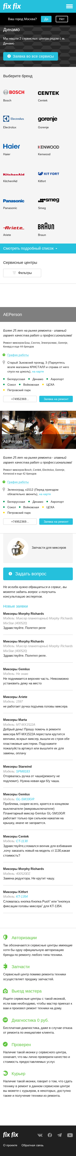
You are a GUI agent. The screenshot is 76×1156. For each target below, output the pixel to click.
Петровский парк (19, 390)
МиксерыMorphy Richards (23, 613)
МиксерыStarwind (17, 766)
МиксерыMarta (15, 719)
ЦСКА (50, 384)
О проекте (10, 1145)
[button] (22, 273)
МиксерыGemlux (16, 669)
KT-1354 (22, 896)
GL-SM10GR (25, 799)
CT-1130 (22, 841)
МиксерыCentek (16, 836)
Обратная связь (32, 1145)
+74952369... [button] (20, 399)
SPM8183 (23, 771)
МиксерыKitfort (15, 892)
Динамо (38, 379)
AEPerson (12, 314)
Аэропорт (57, 379)
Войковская (31, 384)
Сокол (11, 384)
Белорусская (16, 379)
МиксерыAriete (15, 697)
